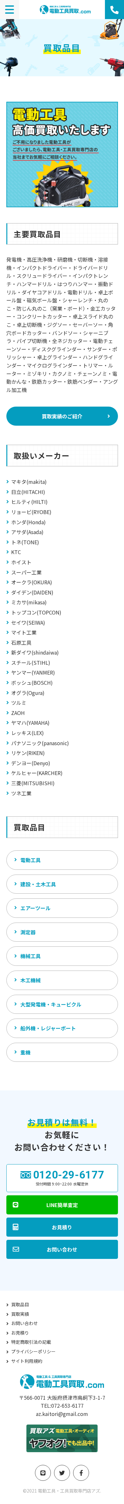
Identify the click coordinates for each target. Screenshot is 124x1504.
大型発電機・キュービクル (50, 1004)
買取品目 (20, 1304)
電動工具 (30, 860)
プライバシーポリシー (33, 1351)
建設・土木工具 (38, 884)
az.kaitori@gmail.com (62, 1414)
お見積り (20, 1332)
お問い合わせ (24, 1323)
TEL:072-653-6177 (62, 1405)
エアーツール (35, 908)
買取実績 (20, 1314)
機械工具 (30, 956)
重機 (25, 1052)
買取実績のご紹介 (62, 416)
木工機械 (30, 980)
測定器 (28, 932)
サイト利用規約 (26, 1361)
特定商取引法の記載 (31, 1342)
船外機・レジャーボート (48, 1028)
